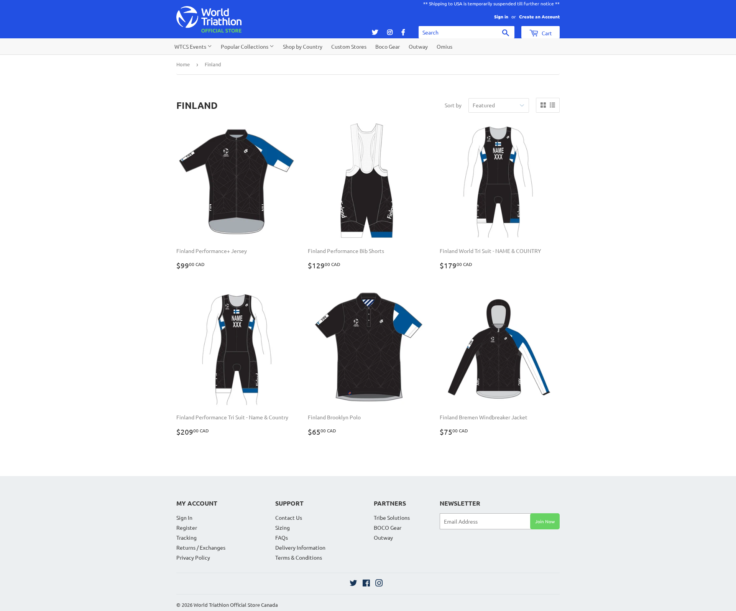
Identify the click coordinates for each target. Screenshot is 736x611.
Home (183, 64)
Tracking (186, 537)
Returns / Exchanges (200, 547)
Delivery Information (300, 547)
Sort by (453, 105)
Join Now (545, 521)
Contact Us (288, 517)
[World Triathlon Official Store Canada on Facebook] (366, 583)
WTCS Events (190, 46)
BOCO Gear (387, 527)
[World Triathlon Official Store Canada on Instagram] (379, 583)
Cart (546, 33)
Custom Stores (348, 46)
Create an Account (539, 16)
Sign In (184, 517)
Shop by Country (302, 46)
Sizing (282, 527)
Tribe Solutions (392, 517)
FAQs (281, 537)
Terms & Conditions (298, 557)
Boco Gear (387, 46)
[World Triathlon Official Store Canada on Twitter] (353, 583)
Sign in (501, 16)
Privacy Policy (193, 557)
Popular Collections (245, 46)
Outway (418, 46)
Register (186, 527)
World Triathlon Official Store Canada (236, 604)
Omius (444, 46)
